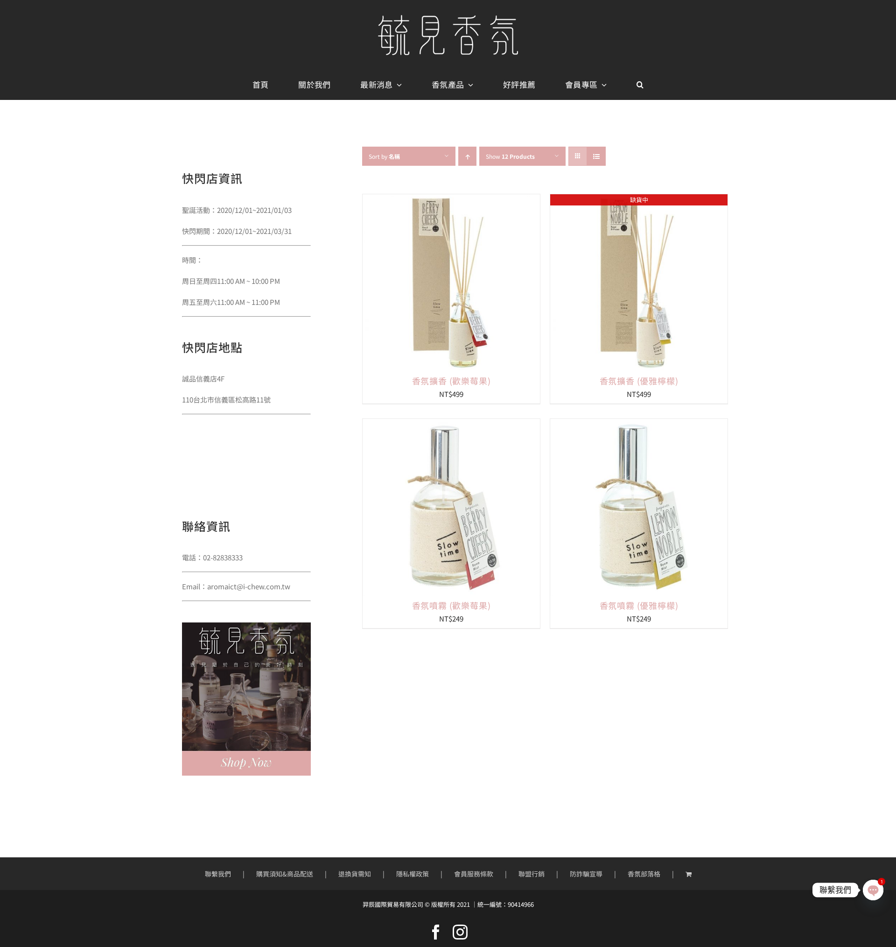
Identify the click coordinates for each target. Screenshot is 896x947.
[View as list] (596, 156)
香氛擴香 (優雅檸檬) (639, 381)
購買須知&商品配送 (284, 873)
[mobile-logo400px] (448, 18)
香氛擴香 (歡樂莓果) (451, 381)
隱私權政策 (412, 873)
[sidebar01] (246, 626)
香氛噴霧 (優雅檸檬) (639, 605)
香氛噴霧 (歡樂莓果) (451, 605)
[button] (640, 85)
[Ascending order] (467, 156)
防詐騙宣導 (586, 873)
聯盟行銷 (531, 873)
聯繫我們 (218, 873)
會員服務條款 (473, 873)
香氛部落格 (644, 873)
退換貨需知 (354, 873)
